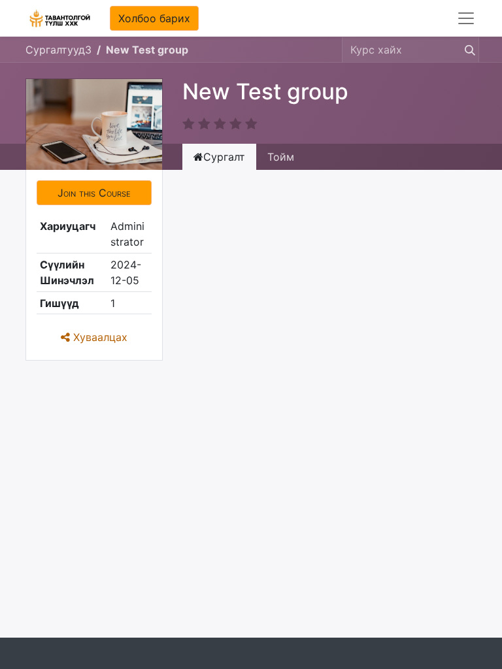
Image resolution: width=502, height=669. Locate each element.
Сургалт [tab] (224, 156)
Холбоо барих (154, 18)
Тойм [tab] (280, 156)
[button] (94, 192)
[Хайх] (467, 49)
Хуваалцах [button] (98, 337)
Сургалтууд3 (58, 49)
